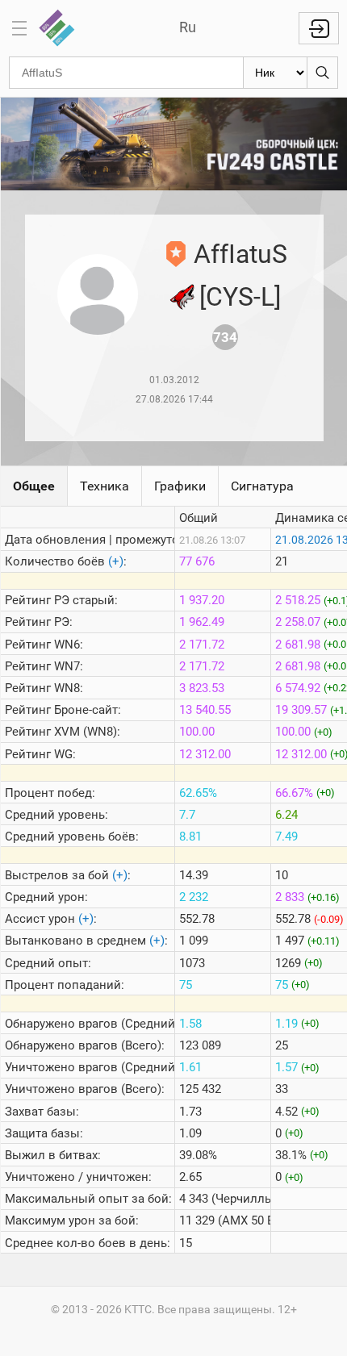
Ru (187, 27)
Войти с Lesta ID (319, 28)
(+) (115, 561)
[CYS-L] (240, 297)
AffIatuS (240, 254)
